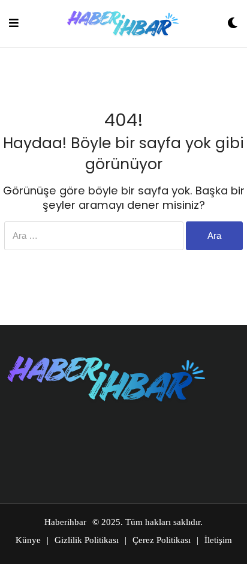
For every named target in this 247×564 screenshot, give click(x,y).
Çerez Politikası (161, 540)
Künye (28, 540)
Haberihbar (65, 522)
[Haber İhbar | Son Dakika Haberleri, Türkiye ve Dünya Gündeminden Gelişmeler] (123, 23)
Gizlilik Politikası (87, 540)
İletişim (218, 540)
